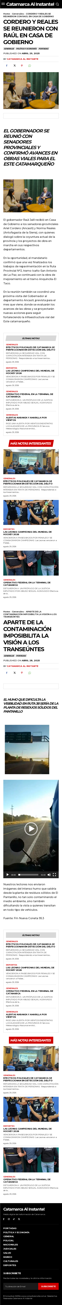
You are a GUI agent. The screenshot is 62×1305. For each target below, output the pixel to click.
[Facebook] (6, 65)
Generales (18, 14)
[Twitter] (14, 65)
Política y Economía (26, 48)
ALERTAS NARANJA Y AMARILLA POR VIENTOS (26, 418)
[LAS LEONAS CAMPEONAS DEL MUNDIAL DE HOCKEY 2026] (31, 512)
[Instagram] (9, 1219)
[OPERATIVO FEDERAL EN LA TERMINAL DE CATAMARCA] (31, 563)
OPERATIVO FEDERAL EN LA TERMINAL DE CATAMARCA (29, 395)
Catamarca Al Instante (22, 59)
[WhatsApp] (29, 65)
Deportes (11, 368)
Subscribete (48, 1286)
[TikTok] (14, 1219)
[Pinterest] (22, 65)
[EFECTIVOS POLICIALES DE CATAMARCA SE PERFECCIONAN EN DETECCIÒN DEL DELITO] (31, 461)
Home (6, 14)
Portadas (43, 48)
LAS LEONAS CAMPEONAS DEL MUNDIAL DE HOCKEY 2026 (30, 371)
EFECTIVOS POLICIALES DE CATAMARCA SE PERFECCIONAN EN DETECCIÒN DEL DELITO (30, 348)
